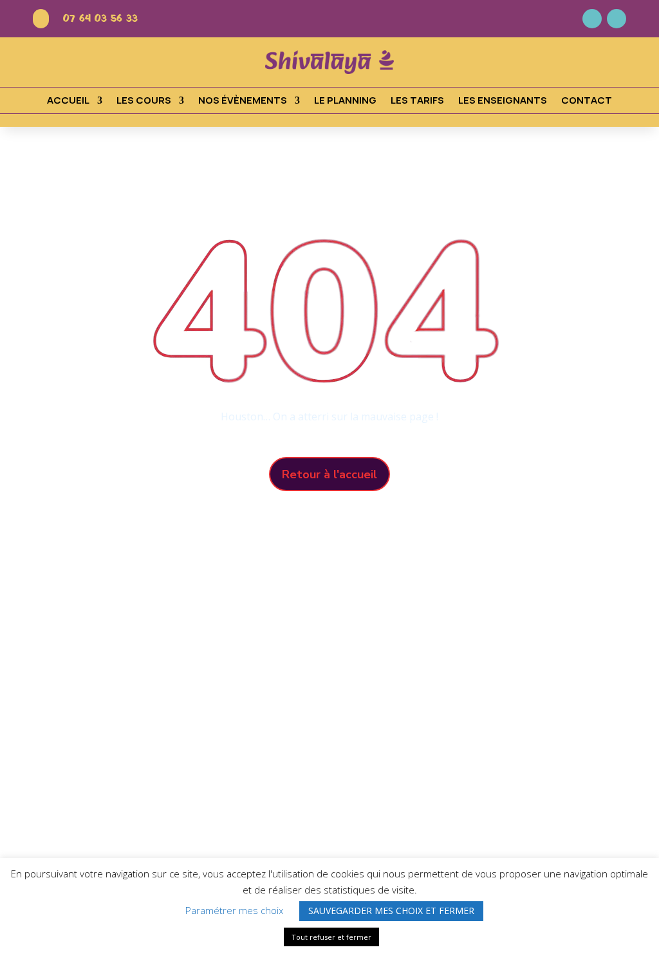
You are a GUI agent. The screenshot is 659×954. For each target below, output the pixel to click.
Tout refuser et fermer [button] (331, 937)
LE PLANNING (345, 101)
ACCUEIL (68, 101)
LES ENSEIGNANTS (502, 101)
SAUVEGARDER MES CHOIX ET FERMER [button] (391, 910)
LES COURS (143, 101)
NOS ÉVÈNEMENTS (242, 101)
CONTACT (586, 101)
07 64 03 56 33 (100, 18)
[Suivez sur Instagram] (616, 18)
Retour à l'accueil (329, 474)
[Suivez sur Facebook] (592, 18)
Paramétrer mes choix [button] (234, 910)
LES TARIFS (417, 101)
